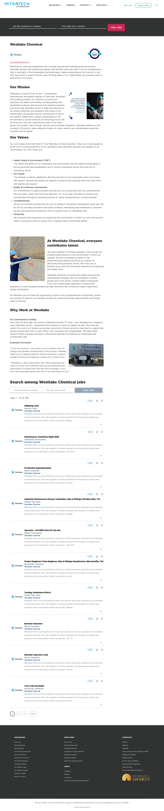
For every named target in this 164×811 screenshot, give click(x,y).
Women (125, 742)
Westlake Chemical (32, 411)
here (68, 802)
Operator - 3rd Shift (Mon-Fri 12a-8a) (42, 530)
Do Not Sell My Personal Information (76, 780)
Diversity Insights (20, 773)
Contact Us (68, 777)
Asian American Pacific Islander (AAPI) (135, 751)
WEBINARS (71, 5)
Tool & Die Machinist (34, 686)
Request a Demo (143, 5)
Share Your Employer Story (73, 761)
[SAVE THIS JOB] (102, 400)
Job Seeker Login (20, 767)
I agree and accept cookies (82, 807)
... (10, 719)
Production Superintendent (37, 468)
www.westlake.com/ (19, 62)
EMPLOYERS (101, 5)
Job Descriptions (20, 754)
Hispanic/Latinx (127, 757)
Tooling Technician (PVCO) (37, 592)
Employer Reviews (70, 748)
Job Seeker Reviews (21, 761)
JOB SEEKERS (54, 5)
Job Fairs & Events (20, 764)
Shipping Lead (31, 406)
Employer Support (70, 754)
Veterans (125, 745)
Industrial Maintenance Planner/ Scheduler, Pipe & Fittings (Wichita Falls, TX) (62, 499)
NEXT (32, 714)
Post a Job (128, 5)
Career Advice (19, 748)
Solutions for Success (21, 757)
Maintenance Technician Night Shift (41, 437)
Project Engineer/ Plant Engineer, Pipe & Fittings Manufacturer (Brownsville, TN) (63, 561)
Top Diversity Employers (22, 751)
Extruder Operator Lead (36, 655)
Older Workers (127, 767)
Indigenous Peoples (129, 754)
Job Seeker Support (21, 770)
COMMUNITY (84, 5)
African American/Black (130, 761)
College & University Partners (74, 751)
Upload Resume (19, 745)
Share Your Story (20, 776)
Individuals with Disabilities (131, 764)
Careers (67, 774)
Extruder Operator (33, 624)
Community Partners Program (132, 770)
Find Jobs (17, 742)
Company (67, 771)
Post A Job (68, 742)
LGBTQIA (125, 748)
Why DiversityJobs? (71, 745)
